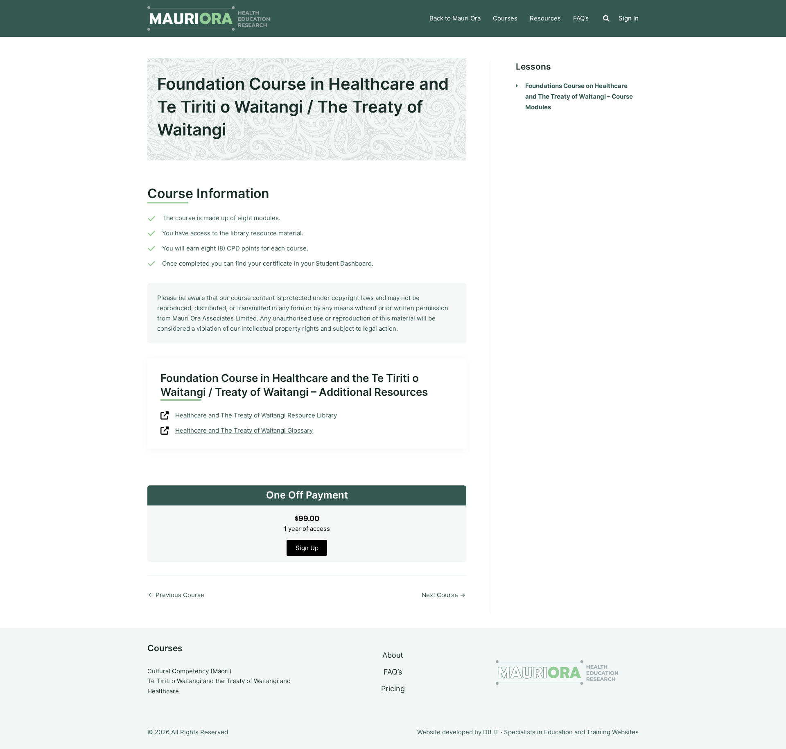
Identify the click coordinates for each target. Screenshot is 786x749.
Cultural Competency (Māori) (189, 671)
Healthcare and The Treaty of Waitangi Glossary (244, 430)
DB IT (491, 732)
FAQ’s (393, 672)
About (392, 655)
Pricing (393, 688)
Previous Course (176, 595)
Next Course (443, 595)
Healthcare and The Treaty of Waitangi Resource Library (256, 415)
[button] (606, 19)
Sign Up (307, 548)
